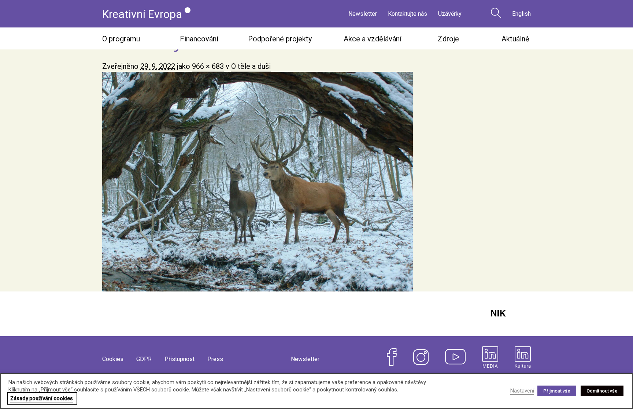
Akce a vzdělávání (372, 38)
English (521, 13)
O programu (121, 38)
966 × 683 (208, 66)
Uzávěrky (450, 13)
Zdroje (448, 38)
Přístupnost (179, 359)
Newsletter (362, 13)
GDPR (144, 359)
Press (215, 359)
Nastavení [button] (522, 390)
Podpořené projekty (280, 38)
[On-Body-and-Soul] (316, 181)
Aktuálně (515, 38)
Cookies (112, 359)
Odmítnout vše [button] (602, 391)
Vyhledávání (496, 13)
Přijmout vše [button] (556, 391)
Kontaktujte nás (407, 13)
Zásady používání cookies (41, 398)
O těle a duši (251, 66)
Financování (199, 38)
